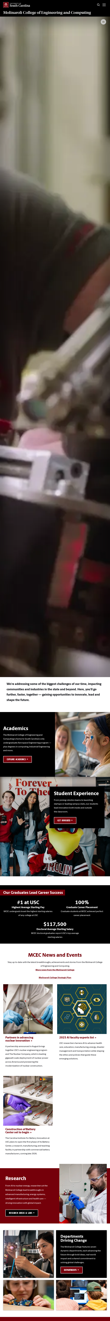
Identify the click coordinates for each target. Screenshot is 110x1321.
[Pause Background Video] (103, 22)
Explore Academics (16, 759)
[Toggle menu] (104, 4)
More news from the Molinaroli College (55, 970)
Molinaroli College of (47, 12)
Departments (70, 1270)
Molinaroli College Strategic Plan (55, 978)
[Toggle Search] (98, 4)
